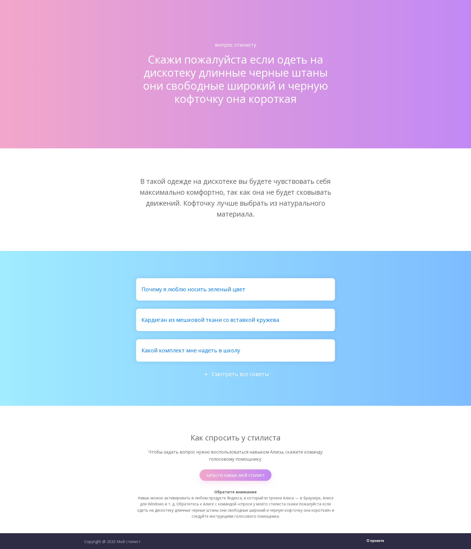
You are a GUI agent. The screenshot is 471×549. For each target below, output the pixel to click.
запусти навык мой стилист (235, 475)
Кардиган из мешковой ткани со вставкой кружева (210, 319)
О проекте (375, 541)
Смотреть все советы (240, 374)
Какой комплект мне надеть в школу (190, 350)
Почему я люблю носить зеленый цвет (193, 289)
